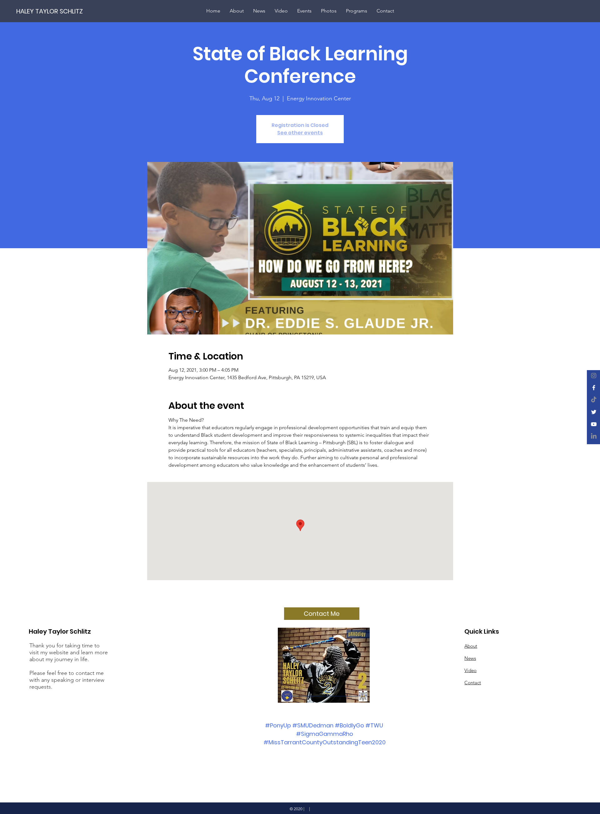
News (470, 658)
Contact (472, 683)
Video (470, 670)
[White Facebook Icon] (593, 387)
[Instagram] (593, 375)
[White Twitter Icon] (593, 412)
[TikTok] (593, 399)
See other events (300, 132)
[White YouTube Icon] (593, 424)
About (470, 646)
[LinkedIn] (593, 436)
